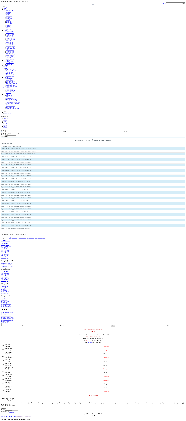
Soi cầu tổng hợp (10, 76)
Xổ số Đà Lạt (4, 275)
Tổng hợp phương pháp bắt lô (13, 102)
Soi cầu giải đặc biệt (11, 70)
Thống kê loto (9, 80)
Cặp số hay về (9, 82)
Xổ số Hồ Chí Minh (5, 250)
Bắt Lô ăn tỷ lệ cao (10, 98)
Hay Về (5, 123)
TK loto (5, 121)
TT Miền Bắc (9, 61)
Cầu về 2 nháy (9, 73)
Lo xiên (5, 120)
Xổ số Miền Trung (5, 254)
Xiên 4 (127, 132)
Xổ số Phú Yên (4, 255)
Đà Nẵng (8, 27)
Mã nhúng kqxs (4, 258)
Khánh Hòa (9, 16)
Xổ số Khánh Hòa (5, 278)
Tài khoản (8, 93)
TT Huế (8, 26)
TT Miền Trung (10, 63)
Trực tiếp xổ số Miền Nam (7, 266)
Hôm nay (113, 325)
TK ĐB (5, 127)
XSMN (5, 30)
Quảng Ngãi (9, 23)
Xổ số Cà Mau (4, 252)
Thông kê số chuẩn (10, 90)
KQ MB (5, 125)
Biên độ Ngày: (4, 133)
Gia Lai (8, 14)
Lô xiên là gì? (9, 104)
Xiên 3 (65, 132)
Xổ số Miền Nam (5, 249)
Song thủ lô (9, 95)
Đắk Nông (8, 29)
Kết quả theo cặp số (10, 85)
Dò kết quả (11, 412)
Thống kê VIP (6, 87)
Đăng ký (164, 3)
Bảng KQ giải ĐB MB (11, 83)
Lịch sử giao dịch (10, 91)
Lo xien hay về (9, 78)
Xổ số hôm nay (5, 241)
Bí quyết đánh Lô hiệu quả (7, 320)
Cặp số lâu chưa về (10, 81)
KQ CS (5, 126)
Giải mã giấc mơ (10, 107)
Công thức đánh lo (5, 321)
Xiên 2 (4, 132)
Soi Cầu (5, 68)
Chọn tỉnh (3, 134)
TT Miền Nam (9, 64)
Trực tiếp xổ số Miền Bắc (6, 263)
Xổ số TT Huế (4, 256)
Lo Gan (5, 122)
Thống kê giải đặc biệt (11, 86)
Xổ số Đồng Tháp (5, 251)
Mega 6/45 (5, 65)
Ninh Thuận (9, 18)
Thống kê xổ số (27, 416)
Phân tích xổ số (19, 416)
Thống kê (5, 77)
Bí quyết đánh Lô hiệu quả (12, 103)
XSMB (5, 8)
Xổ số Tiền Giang (5, 273)
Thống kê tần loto (13, 238)
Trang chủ (5, 118)
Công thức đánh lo (10, 106)
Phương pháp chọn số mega (12, 108)
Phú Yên (8, 20)
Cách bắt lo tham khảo (11, 99)
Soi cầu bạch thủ (10, 69)
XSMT (5, 9)
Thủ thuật (5, 94)
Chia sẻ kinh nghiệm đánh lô (13, 100)
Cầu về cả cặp (9, 72)
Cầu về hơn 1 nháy (10, 74)
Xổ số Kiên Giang (5, 274)
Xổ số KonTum (4, 277)
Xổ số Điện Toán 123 (6, 246)
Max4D (5, 67)
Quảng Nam (9, 22)
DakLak (8, 13)
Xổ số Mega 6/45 (5, 245)
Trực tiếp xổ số (6, 60)
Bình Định (8, 12)
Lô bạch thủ (9, 97)
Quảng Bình (9, 21)
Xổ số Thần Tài (4, 247)
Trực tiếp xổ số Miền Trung (7, 265)
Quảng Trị (8, 25)
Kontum (8, 17)
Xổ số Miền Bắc (4, 243)
